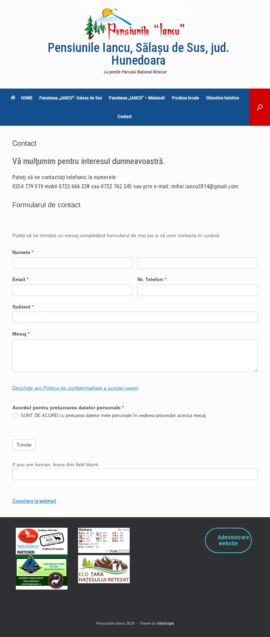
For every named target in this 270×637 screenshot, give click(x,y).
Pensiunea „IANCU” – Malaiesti (137, 97)
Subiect (23, 307)
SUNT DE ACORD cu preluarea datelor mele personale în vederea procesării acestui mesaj (112, 415)
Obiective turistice (222, 97)
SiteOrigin (165, 623)
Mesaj (21, 334)
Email (20, 279)
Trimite (24, 445)
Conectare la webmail (34, 501)
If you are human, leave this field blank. (55, 464)
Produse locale (185, 97)
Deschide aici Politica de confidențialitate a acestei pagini (75, 388)
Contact (124, 116)
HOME (26, 97)
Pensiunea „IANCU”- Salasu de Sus (70, 97)
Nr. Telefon (151, 279)
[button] (259, 107)
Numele (22, 252)
